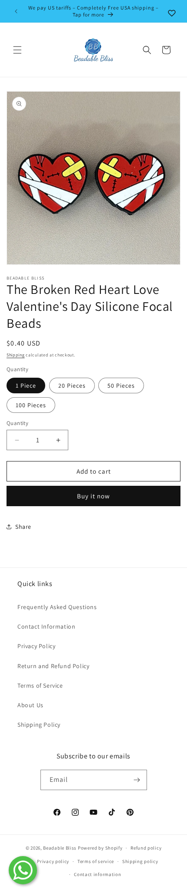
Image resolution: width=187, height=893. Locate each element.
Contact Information (46, 626)
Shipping (16, 355)
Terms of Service (40, 685)
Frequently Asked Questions (57, 607)
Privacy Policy (36, 646)
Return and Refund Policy (53, 666)
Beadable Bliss (60, 848)
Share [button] (23, 527)
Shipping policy (140, 861)
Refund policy (145, 848)
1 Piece (26, 385)
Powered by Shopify (100, 848)
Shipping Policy (38, 724)
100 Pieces (31, 405)
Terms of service (95, 861)
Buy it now (93, 496)
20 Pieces (72, 385)
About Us (30, 705)
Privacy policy (53, 861)
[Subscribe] (137, 780)
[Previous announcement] (16, 11)
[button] (17, 49)
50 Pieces (121, 385)
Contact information (97, 874)
